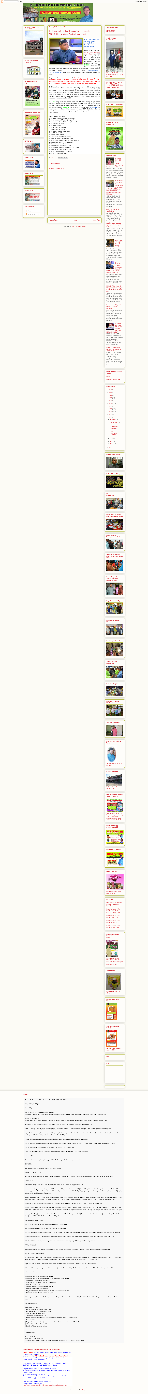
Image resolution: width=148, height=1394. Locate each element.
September (114, 422)
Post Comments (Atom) (78, 226)
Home (75, 220)
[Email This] (59, 158)
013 (28, 1336)
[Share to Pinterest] (67, 158)
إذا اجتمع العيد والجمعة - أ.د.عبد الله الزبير (113, 210)
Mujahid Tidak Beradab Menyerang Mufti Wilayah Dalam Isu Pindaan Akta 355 (114, 288)
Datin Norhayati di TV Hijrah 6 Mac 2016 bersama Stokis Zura (113, 910)
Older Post (96, 220)
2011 (110, 447)
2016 (110, 406)
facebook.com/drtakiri (113, 379)
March (112, 444)
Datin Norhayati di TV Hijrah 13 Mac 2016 (113, 921)
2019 (110, 398)
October (113, 419)
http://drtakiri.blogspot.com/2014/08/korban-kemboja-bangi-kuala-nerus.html (45, 1385)
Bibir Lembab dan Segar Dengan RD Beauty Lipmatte (114, 904)
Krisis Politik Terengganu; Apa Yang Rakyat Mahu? (119, 243)
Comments (31, 214)
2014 (110, 411)
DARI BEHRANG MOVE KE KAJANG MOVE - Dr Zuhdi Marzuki (114, 349)
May (111, 441)
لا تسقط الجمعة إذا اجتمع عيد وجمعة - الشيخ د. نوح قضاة (113, 224)
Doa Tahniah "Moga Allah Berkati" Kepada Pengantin (114, 306)
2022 (110, 392)
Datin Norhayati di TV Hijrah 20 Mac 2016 (113, 926)
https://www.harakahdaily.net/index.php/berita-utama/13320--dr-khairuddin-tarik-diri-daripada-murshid (92, 43)
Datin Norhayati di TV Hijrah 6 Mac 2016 (113, 916)
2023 (110, 389)
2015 (110, 409)
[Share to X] (63, 158)
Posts (29, 211)
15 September (93, 107)
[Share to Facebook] (65, 158)
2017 (110, 403)
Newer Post (53, 220)
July (111, 438)
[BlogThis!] (61, 158)
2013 (110, 414)
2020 (110, 395)
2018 (110, 400)
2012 (110, 417)
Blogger (84, 1390)
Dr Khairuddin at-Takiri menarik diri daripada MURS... (114, 430)
